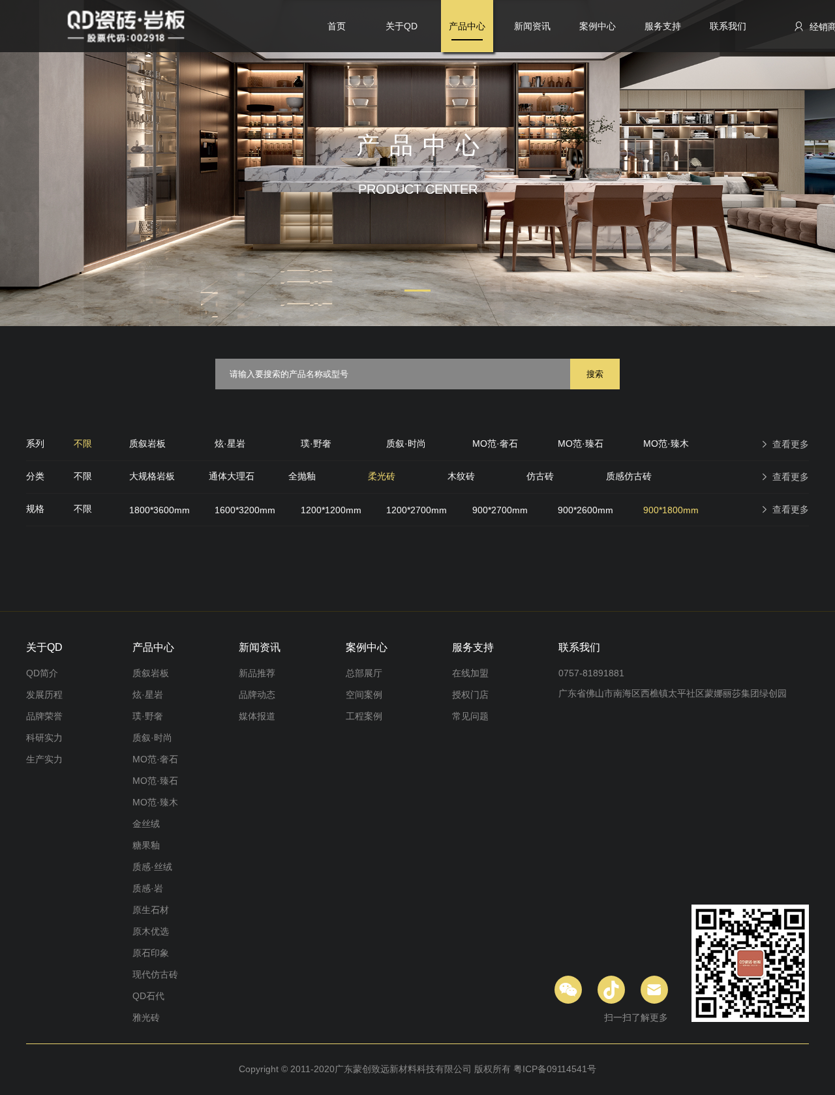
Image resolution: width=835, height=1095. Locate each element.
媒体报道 (257, 716)
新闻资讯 (532, 26)
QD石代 (148, 996)
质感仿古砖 (629, 476)
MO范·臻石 (580, 443)
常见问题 (470, 716)
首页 (336, 26)
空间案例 (364, 694)
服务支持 (663, 26)
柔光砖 (381, 476)
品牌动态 (257, 694)
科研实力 (44, 737)
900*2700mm (500, 510)
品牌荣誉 (44, 716)
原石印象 (150, 953)
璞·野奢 (316, 443)
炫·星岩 (230, 443)
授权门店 (470, 694)
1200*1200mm (331, 510)
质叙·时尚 (406, 443)
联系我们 (728, 26)
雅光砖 (146, 1017)
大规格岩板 (152, 476)
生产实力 (44, 759)
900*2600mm (585, 510)
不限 (83, 443)
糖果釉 (146, 845)
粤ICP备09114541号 (554, 1069)
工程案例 (364, 716)
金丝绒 (146, 823)
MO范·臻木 (666, 443)
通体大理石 (231, 476)
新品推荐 (257, 673)
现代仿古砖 (155, 974)
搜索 (594, 374)
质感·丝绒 (152, 867)
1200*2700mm (416, 510)
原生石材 (150, 910)
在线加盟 (470, 673)
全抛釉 (302, 476)
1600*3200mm (245, 510)
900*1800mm (671, 510)
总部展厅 (364, 673)
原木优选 (150, 931)
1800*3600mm (159, 510)
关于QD (402, 26)
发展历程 (44, 694)
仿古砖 (540, 476)
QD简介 (42, 673)
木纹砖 (461, 476)
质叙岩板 (147, 443)
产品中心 (467, 26)
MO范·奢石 (495, 443)
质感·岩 (147, 888)
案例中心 (597, 26)
